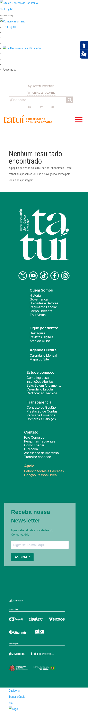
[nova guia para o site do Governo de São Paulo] (13, 21)
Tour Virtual (38, 315)
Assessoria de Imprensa (41, 453)
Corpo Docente (41, 311)
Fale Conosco (34, 437)
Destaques (37, 333)
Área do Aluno (40, 341)
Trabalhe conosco (37, 457)
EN (29, 107)
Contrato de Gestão (41, 407)
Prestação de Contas (42, 411)
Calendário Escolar (40, 389)
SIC (11, 702)
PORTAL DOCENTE (43, 86)
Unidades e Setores (44, 303)
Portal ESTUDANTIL (43, 92)
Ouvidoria (31, 449)
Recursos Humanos (41, 415)
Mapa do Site (39, 359)
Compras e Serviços (41, 419)
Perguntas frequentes (39, 441)
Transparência (17, 696)
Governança (39, 299)
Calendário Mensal (43, 355)
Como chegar (34, 445)
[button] (22, 48)
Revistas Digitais (41, 337)
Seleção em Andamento (44, 385)
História (35, 295)
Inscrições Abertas (40, 381)
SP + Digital (6, 9)
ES (52, 107)
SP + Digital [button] (9, 27)
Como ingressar (38, 378)
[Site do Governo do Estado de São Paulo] (19, 3)
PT (41, 107)
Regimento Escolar (43, 307)
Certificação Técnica (42, 393)
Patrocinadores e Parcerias (44, 471)
